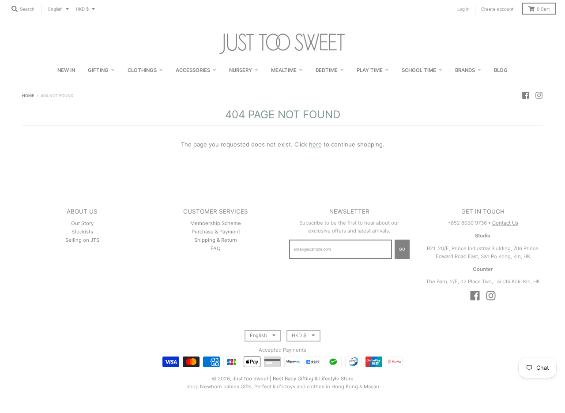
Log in (463, 9)
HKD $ (82, 9)
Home (28, 95)
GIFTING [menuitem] (98, 70)
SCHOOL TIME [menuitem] (419, 70)
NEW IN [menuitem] (66, 70)
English (55, 9)
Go (402, 249)
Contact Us (505, 223)
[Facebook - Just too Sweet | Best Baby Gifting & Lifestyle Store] (526, 95)
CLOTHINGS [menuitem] (142, 70)
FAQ (216, 248)
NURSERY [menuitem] (240, 70)
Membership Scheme (215, 223)
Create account (497, 9)
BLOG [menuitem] (501, 70)
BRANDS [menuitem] (465, 70)
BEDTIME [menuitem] (327, 70)
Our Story (82, 223)
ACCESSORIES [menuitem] (193, 70)
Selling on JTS (82, 240)
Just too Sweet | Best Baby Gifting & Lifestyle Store (293, 378)
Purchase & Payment (216, 232)
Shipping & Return (215, 240)
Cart (543, 9)
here (315, 144)
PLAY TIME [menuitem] (370, 70)
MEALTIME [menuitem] (284, 70)
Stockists (82, 232)
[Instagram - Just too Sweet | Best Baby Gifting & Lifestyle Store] (539, 95)
